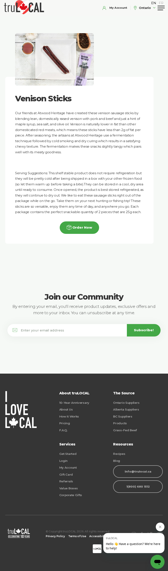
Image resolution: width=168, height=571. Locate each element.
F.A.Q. (63, 430)
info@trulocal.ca (138, 471)
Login (63, 460)
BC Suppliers (122, 416)
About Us (66, 409)
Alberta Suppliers (126, 409)
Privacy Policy (55, 536)
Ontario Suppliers (126, 402)
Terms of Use (77, 536)
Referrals (66, 481)
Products (120, 423)
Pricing (64, 423)
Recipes (119, 453)
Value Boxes (68, 488)
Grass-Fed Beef (125, 430)
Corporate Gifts (70, 495)
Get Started (68, 453)
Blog (116, 460)
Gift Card (66, 474)
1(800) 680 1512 (138, 486)
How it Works (69, 416)
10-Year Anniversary (74, 402)
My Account (68, 467)
